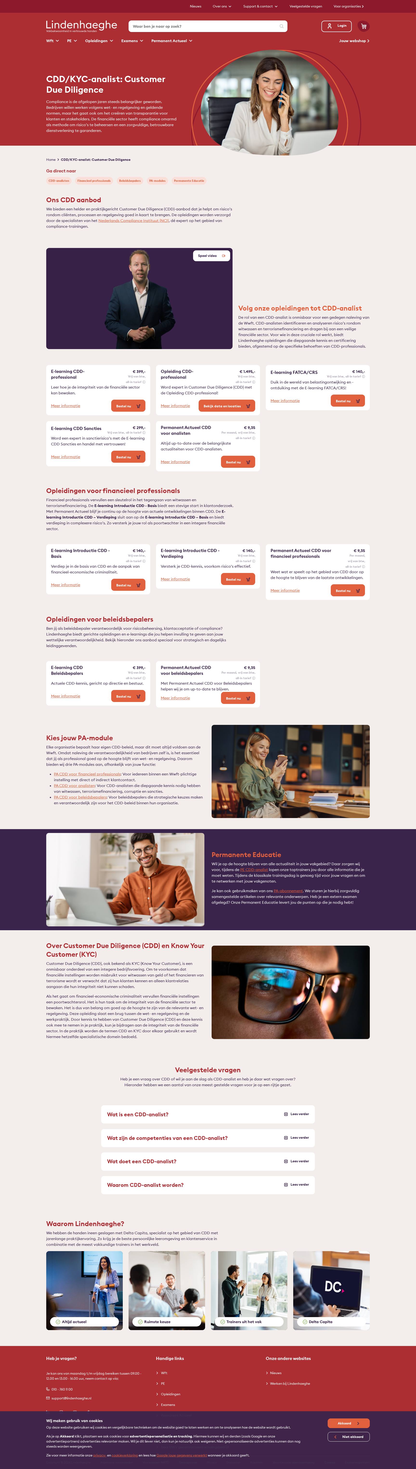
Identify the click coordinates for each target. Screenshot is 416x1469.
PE (69, 40)
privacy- (99, 1455)
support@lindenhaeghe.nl (71, 1398)
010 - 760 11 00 (62, 1389)
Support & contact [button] (258, 6)
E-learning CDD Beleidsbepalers (67, 670)
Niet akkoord (353, 1437)
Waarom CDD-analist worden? (145, 1185)
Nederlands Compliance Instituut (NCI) (133, 220)
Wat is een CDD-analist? (138, 1114)
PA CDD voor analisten (74, 785)
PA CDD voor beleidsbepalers (80, 797)
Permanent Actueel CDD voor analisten (186, 430)
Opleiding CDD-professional (177, 374)
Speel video (207, 256)
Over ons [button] (220, 6)
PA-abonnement (288, 890)
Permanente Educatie (189, 180)
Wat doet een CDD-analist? (141, 1161)
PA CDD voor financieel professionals (87, 774)
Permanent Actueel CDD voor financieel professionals (301, 553)
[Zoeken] (282, 26)
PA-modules (157, 180)
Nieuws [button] (195, 6)
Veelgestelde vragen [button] (306, 6)
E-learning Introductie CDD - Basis (80, 553)
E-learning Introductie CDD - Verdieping (190, 553)
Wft (50, 40)
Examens (130, 40)
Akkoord (345, 1423)
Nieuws (275, 1373)
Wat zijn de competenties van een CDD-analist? (167, 1138)
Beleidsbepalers (130, 180)
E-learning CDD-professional (67, 374)
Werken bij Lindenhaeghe (290, 1383)
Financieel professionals (94, 180)
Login (342, 25)
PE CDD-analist (254, 869)
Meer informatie (65, 405)
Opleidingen (97, 40)
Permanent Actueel (169, 40)
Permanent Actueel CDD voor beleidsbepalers (186, 670)
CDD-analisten (59, 180)
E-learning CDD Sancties (76, 428)
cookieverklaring (125, 1455)
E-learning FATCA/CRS (294, 372)
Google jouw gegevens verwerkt (181, 1455)
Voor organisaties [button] (348, 6)
